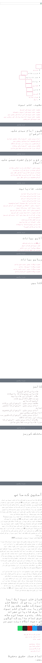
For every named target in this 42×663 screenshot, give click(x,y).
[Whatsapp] (20, 628)
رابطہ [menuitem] (35, 99)
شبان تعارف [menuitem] (33, 97)
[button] (24, 73)
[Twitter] (34, 628)
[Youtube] (29, 628)
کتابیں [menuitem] (35, 86)
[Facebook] (39, 628)
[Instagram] (24, 628)
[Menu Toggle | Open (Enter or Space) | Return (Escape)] (39, 67)
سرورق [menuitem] (35, 70)
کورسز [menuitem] (35, 94)
